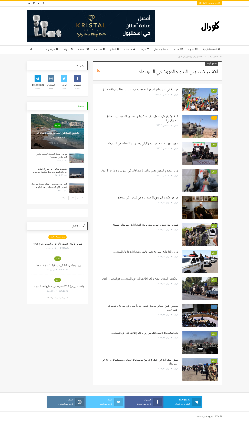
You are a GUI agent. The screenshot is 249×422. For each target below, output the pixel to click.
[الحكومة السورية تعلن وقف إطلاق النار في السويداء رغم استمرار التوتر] (200, 288)
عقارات (99, 49)
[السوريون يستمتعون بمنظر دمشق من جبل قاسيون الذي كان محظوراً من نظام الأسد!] (76, 188)
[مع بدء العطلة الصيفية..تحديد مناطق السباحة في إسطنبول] (76, 158)
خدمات (176, 49)
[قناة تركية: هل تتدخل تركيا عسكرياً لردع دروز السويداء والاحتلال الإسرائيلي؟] (200, 126)
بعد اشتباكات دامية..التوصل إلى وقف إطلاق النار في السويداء (144, 332)
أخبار (192, 49)
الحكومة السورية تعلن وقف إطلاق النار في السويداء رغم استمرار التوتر (139, 278)
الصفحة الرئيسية (210, 49)
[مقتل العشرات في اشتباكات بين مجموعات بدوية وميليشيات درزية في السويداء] (200, 369)
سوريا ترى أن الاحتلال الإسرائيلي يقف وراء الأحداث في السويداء (143, 143)
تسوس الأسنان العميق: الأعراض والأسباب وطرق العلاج (57, 244)
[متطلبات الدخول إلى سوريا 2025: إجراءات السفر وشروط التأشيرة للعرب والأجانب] (76, 173)
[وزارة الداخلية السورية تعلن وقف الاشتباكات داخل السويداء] (200, 261)
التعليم (113, 49)
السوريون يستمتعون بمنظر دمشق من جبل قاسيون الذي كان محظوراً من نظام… (49, 185)
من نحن (51, 49)
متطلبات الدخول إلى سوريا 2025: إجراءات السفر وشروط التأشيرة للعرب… (50, 170)
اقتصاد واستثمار (161, 49)
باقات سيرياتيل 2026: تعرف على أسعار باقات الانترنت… (58, 286)
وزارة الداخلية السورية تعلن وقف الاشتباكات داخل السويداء (145, 251)
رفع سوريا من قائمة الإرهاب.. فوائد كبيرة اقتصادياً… (57, 265)
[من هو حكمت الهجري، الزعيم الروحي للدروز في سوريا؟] (200, 207)
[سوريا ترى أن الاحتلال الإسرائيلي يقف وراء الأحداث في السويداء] (200, 153)
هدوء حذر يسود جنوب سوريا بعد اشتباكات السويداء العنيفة (145, 224)
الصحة (83, 49)
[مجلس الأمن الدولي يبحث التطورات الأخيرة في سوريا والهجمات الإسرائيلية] (200, 315)
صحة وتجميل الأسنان (57, 237)
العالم (214, 307)
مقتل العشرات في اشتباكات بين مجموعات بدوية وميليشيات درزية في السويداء (139, 361)
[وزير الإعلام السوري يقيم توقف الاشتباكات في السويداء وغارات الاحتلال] (200, 180)
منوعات (143, 49)
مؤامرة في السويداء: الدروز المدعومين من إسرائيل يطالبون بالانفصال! (140, 89)
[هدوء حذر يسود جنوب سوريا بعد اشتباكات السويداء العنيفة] (200, 234)
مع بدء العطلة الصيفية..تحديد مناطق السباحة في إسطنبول (51, 155)
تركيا (214, 117)
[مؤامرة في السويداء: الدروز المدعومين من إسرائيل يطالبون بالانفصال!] (200, 99)
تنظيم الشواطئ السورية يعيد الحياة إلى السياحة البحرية (57, 135)
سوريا (214, 90)
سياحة (129, 49)
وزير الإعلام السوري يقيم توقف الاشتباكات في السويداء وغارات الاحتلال (138, 170)
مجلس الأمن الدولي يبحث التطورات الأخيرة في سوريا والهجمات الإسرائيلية (143, 307)
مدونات (66, 49)
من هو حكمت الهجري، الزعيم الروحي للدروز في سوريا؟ (148, 197)
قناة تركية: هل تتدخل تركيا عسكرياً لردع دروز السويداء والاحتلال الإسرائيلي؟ (142, 118)
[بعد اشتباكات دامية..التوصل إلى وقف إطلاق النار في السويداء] (200, 342)
